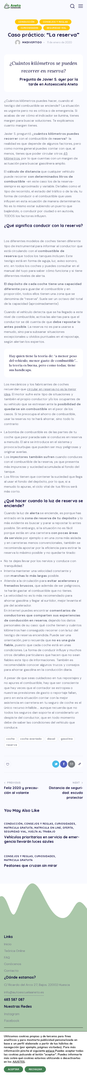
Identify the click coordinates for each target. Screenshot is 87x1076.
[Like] (8, 764)
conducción (26, 21)
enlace (50, 1051)
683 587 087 (14, 999)
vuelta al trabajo (41, 831)
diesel (51, 738)
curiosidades (29, 27)
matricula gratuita (18, 827)
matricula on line (47, 827)
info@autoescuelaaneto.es (24, 992)
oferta (68, 827)
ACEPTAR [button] (13, 1069)
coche (10, 738)
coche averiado (31, 738)
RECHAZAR (35, 1069)
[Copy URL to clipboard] (79, 764)
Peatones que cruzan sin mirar (30, 865)
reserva (11, 744)
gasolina (67, 738)
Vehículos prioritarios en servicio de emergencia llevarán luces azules (41, 839)
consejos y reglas (55, 21)
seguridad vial (56, 27)
